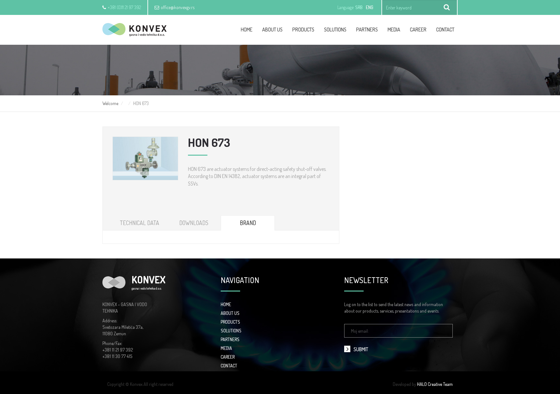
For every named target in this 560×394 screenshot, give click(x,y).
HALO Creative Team (435, 384)
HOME (226, 304)
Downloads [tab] (193, 222)
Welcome (110, 103)
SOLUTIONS (231, 330)
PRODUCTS (230, 322)
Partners (367, 29)
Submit (361, 349)
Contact (445, 29)
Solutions (335, 29)
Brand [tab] (248, 222)
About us (272, 29)
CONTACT (229, 365)
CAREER (418, 29)
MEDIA (226, 348)
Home (246, 29)
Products (303, 29)
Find (446, 7)
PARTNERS (230, 339)
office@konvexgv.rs (177, 7)
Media (394, 29)
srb (359, 7)
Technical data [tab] (139, 222)
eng (369, 7)
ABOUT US (230, 313)
